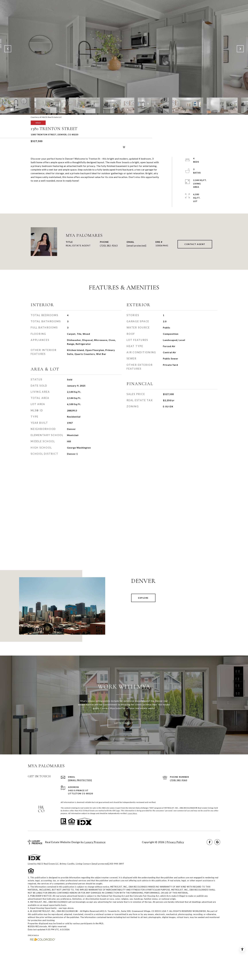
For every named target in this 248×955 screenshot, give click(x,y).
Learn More (132, 813)
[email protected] (100, 864)
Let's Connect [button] (124, 723)
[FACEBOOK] (209, 842)
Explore (143, 598)
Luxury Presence (95, 842)
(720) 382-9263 (109, 245)
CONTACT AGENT (194, 244)
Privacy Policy (175, 842)
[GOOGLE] (217, 842)
